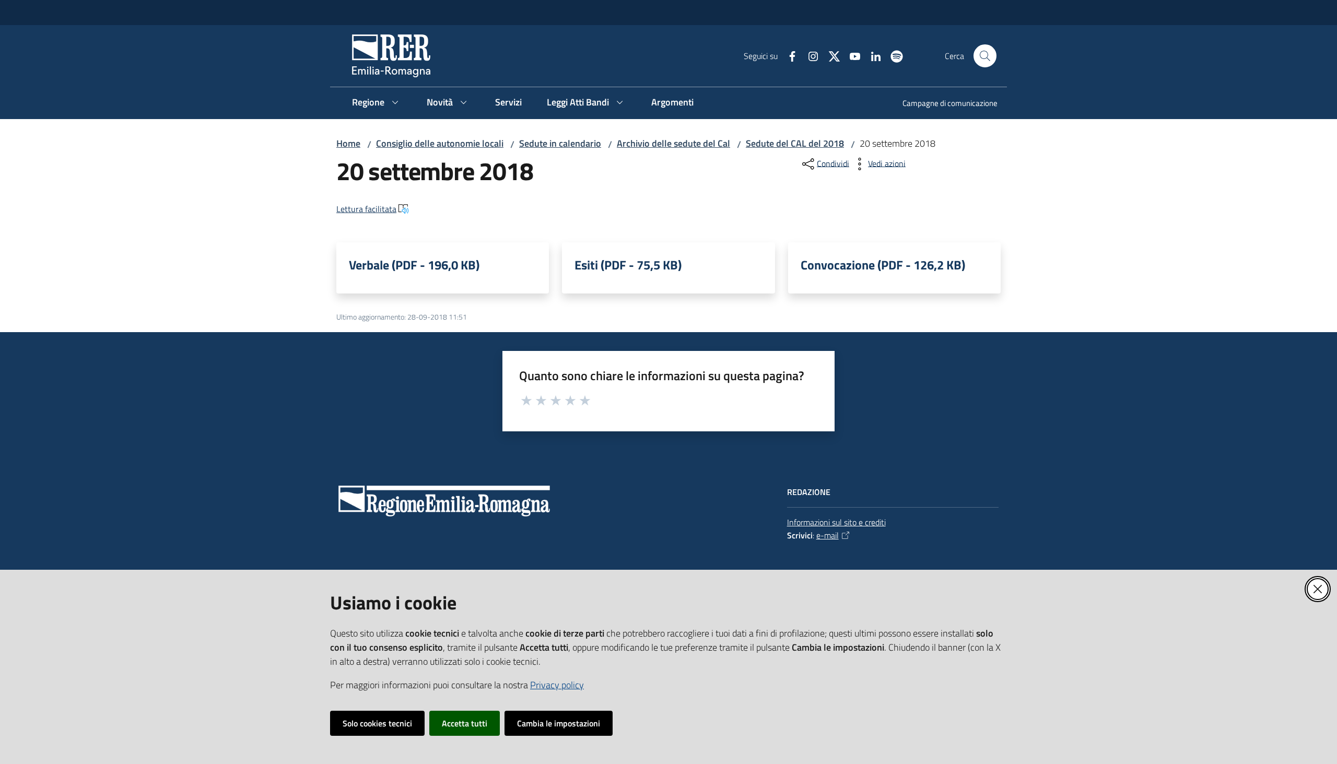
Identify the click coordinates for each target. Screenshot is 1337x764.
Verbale (414, 265)
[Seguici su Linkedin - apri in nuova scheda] (871, 55)
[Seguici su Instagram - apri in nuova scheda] (809, 55)
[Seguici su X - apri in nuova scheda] (829, 55)
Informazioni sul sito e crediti (836, 522)
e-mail (827, 535)
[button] (985, 55)
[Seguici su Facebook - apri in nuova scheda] (788, 55)
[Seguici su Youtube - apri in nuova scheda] (850, 55)
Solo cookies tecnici (377, 723)
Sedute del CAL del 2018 (795, 143)
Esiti (628, 265)
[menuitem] (944, 104)
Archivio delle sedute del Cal (673, 143)
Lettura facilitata (366, 209)
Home (348, 143)
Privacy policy (557, 685)
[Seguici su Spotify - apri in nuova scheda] (892, 55)
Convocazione (883, 265)
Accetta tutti (464, 723)
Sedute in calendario (560, 143)
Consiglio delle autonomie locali (439, 143)
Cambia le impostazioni (558, 723)
